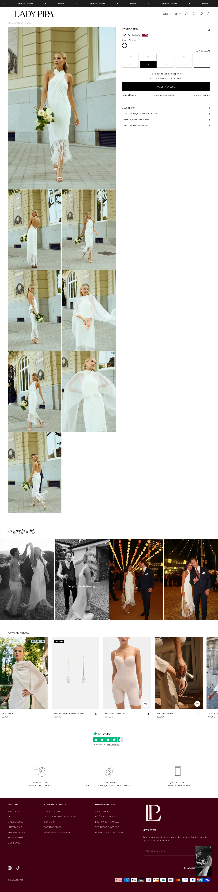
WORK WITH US (15, 837)
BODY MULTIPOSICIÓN (115, 713)
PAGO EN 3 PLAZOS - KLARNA (109, 832)
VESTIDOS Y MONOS (23, 23)
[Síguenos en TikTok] (18, 868)
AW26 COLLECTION (11, 4)
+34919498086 (183, 786)
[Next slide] (44, 673)
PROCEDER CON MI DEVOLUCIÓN (60, 816)
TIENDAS (12, 816)
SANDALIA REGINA (165, 713)
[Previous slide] (3, 673)
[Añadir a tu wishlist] (44, 714)
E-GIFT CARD (14, 842)
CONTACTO (49, 822)
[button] (27, 579)
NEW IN (47, 4)
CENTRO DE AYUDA (53, 811)
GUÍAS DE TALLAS (16, 832)
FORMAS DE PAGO (53, 827)
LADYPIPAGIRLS (15, 827)
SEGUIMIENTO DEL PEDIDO (57, 832)
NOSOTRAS (13, 811)
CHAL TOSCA (7, 713)
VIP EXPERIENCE (15, 822)
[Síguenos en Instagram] (10, 868)
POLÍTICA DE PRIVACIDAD (107, 822)
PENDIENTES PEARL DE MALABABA (69, 713)
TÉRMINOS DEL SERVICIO (107, 827)
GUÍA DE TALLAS (203, 51)
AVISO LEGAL (101, 811)
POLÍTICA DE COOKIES (106, 816)
